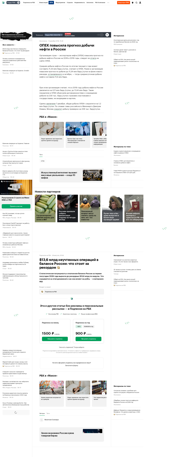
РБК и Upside (7, 247)
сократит (58, 108)
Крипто (5, 237)
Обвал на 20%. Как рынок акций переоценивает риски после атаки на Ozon (126, 61)
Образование (7, 227)
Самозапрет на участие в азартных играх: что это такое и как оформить (126, 260)
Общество (6, 177)
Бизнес (116, 165)
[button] (132, 2)
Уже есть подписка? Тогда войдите (71, 347)
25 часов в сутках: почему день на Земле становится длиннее (127, 270)
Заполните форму (71, 368)
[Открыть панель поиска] (136, 2)
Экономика (43, 41)
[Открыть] (16, 3)
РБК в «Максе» (48, 117)
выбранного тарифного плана (91, 350)
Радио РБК (11, 2)
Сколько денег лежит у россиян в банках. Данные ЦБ (125, 50)
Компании (6, 64)
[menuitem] (29, 2)
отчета (93, 57)
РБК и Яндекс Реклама (9, 217)
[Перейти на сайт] (16, 36)
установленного (55, 74)
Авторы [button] (42, 416)
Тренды (116, 274)
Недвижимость (7, 356)
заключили (51, 103)
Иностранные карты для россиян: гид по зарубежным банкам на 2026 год (126, 41)
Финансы (5, 397)
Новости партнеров (47, 191)
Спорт (5, 165)
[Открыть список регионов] (132, 2)
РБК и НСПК (6, 456)
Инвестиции (6, 155)
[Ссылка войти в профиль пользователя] (140, 2)
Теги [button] (41, 154)
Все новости (8, 45)
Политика (6, 73)
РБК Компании (118, 44)
